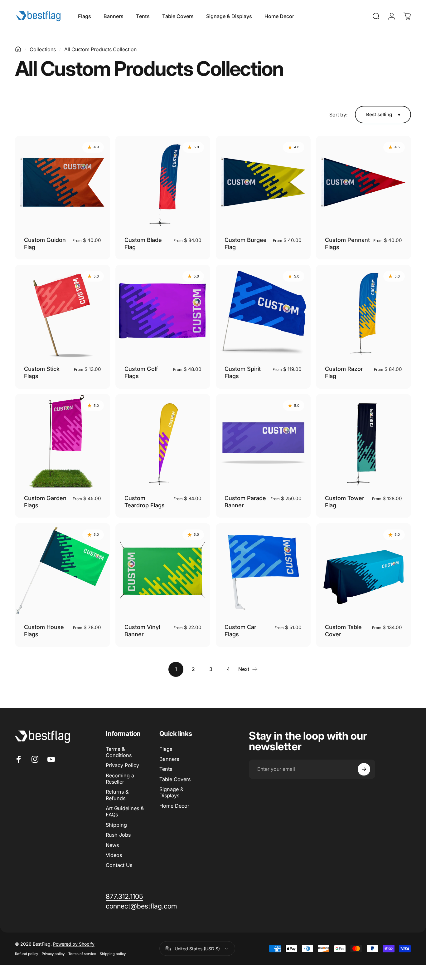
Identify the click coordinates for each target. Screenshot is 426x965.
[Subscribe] (364, 769)
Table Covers (175, 779)
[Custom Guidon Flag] (62, 183)
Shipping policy (113, 954)
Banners (169, 759)
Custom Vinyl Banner (142, 630)
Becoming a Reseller (120, 778)
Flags (165, 749)
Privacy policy (53, 954)
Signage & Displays (171, 792)
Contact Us (119, 865)
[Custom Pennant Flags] (363, 183)
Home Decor (174, 806)
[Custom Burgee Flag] (263, 183)
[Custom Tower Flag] (363, 441)
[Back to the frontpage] (18, 49)
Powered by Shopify (73, 944)
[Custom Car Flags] (263, 570)
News (112, 845)
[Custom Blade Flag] (163, 183)
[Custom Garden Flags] (62, 441)
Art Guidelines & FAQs (125, 811)
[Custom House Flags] (62, 570)
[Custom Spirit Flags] (263, 312)
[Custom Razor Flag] (363, 312)
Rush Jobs (118, 835)
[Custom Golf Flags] (163, 312)
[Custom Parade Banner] (263, 441)
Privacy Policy (122, 765)
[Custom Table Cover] (363, 570)
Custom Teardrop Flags (144, 502)
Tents (165, 769)
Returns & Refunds (117, 795)
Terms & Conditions (119, 752)
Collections (43, 49)
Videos (114, 855)
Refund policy (26, 954)
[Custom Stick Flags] (62, 312)
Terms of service (82, 954)
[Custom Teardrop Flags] (163, 441)
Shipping (116, 825)
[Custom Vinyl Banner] (163, 570)
